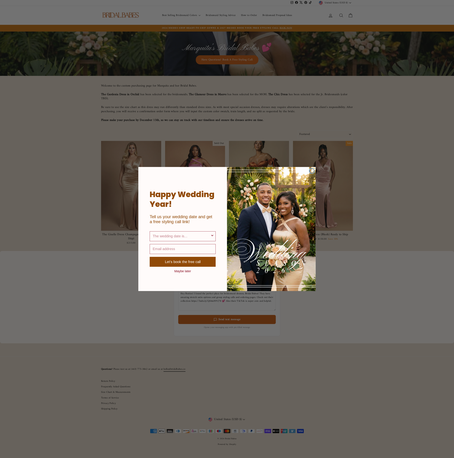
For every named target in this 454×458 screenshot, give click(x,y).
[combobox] (182, 236)
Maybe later (182, 271)
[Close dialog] (311, 170)
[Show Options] (212, 236)
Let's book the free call (183, 262)
